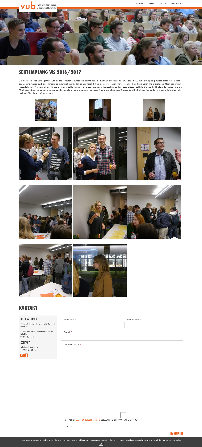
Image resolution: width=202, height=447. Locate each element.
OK (101, 443)
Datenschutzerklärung (88, 420)
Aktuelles (140, 3)
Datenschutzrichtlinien (151, 440)
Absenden (177, 433)
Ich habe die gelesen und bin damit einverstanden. (101, 420)
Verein (151, 3)
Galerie (163, 3)
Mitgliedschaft (177, 3)
